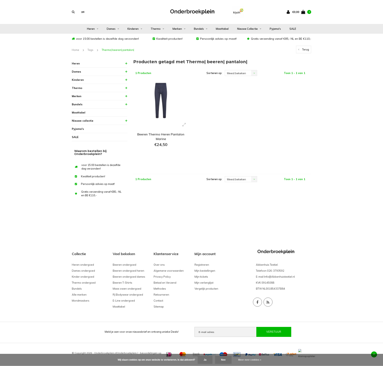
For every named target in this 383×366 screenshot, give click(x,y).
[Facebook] (257, 302)
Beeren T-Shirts (122, 282)
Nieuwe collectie (247, 28)
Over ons (159, 264)
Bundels (199, 28)
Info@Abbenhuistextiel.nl (279, 276)
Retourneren (161, 294)
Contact (158, 300)
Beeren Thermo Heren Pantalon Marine (160, 136)
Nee (223, 359)
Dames (111, 28)
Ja (205, 359)
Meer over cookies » (249, 359)
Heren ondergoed (83, 264)
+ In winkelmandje (161, 160)
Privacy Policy (162, 276)
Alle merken (79, 294)
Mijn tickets (201, 276)
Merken (177, 28)
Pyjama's (275, 28)
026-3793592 (275, 270)
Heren (91, 28)
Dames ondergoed (83, 270)
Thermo (156, 28)
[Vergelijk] (82, 12)
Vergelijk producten (206, 288)
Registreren (201, 264)
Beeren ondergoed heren (128, 270)
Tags (90, 49)
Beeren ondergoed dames (129, 276)
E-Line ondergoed (124, 300)
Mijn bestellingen (204, 270)
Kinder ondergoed (83, 276)
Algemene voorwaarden (169, 270)
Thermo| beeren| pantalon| (118, 49)
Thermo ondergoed (84, 282)
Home (75, 49)
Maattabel (222, 28)
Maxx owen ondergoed (127, 288)
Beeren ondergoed (124, 264)
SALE (292, 28)
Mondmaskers (80, 300)
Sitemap (159, 306)
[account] (289, 11)
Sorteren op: (214, 73)
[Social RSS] (268, 302)
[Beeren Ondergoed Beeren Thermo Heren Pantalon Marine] (161, 100)
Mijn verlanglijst (203, 282)
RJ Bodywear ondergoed (128, 294)
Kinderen (133, 28)
